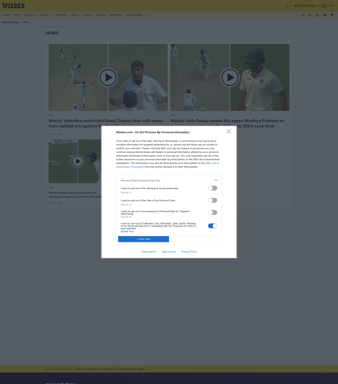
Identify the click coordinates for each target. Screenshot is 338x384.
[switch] (212, 188)
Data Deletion (149, 251)
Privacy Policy (189, 251)
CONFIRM (143, 239)
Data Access (169, 251)
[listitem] (169, 180)
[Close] (230, 132)
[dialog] (169, 192)
